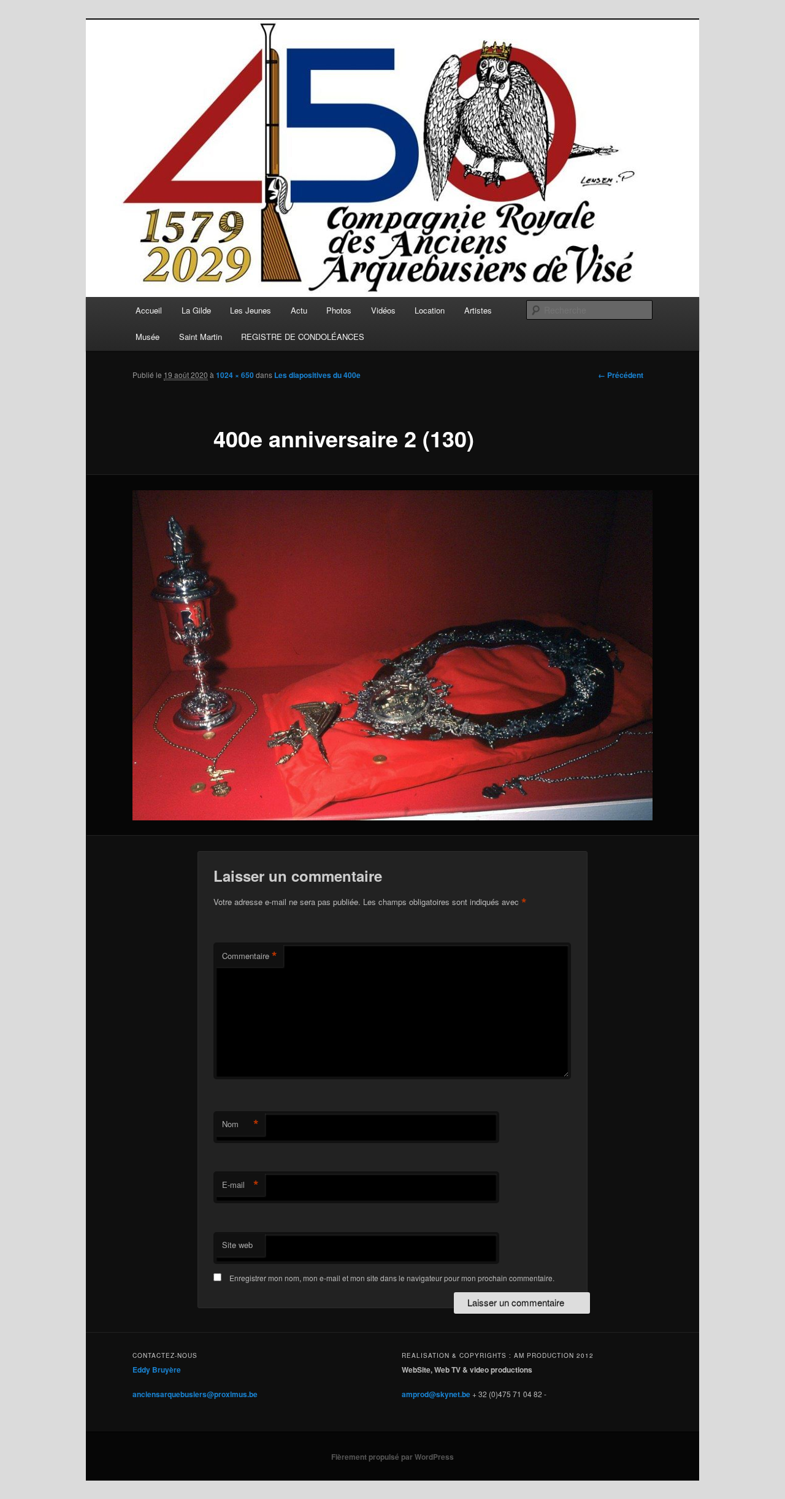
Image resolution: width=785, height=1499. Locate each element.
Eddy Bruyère (156, 1369)
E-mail (240, 1185)
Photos (338, 310)
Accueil (149, 310)
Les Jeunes (250, 310)
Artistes (478, 310)
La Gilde (196, 310)
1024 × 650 (235, 374)
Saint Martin (200, 336)
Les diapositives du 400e (317, 374)
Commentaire (249, 956)
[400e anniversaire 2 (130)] (392, 655)
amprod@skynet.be (436, 1394)
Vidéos (383, 310)
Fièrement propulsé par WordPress (392, 1456)
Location (430, 310)
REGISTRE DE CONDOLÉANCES (302, 336)
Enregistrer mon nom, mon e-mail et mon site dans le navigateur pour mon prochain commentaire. (391, 1278)
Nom (240, 1124)
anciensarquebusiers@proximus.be (195, 1394)
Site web (237, 1244)
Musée (147, 336)
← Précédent (620, 374)
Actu (299, 310)
